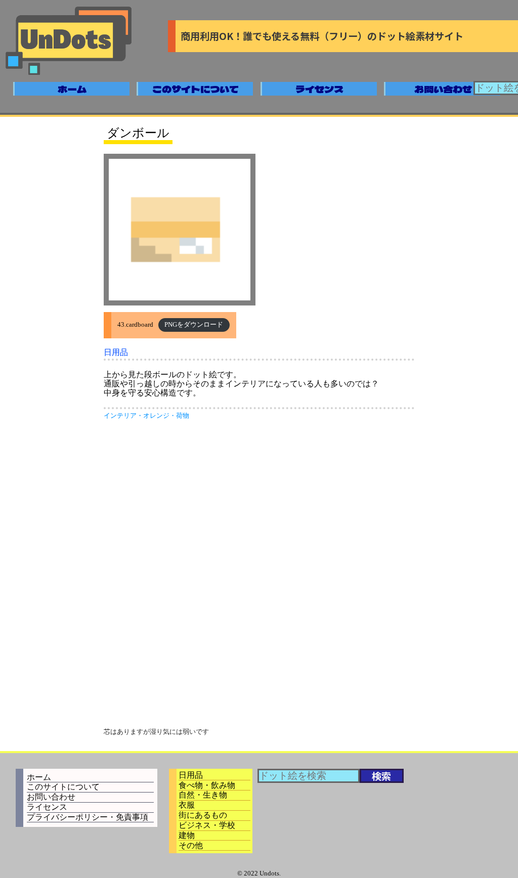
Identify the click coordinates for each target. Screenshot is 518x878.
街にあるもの (203, 815)
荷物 (182, 415)
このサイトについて (195, 89)
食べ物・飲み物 (207, 785)
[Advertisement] (259, 500)
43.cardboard (135, 324)
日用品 (116, 352)
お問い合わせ (443, 89)
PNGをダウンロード (193, 324)
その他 (191, 845)
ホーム (72, 89)
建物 (187, 835)
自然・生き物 (203, 795)
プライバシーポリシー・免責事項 (87, 817)
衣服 (187, 805)
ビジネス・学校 (207, 825)
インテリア (120, 415)
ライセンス (319, 89)
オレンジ (156, 415)
